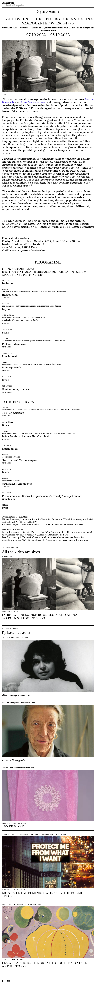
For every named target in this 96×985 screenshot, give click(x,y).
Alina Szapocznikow (33, 102)
